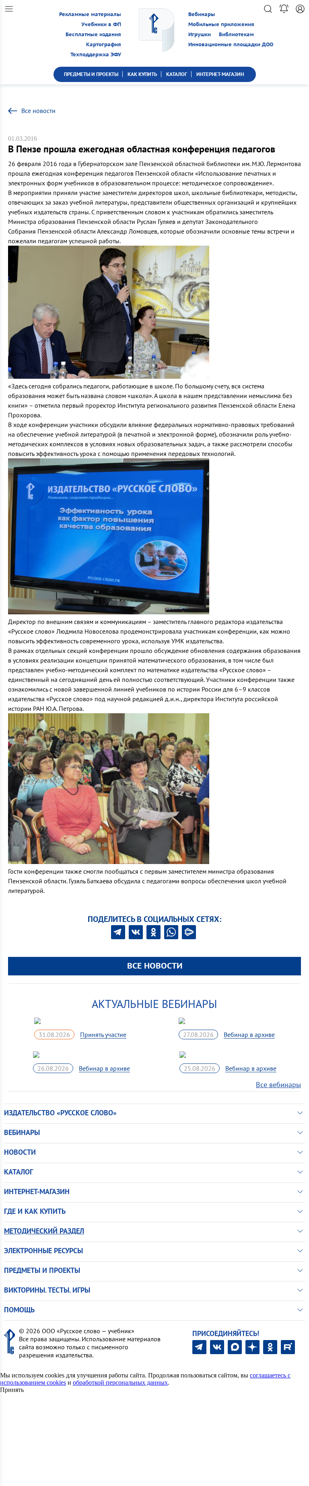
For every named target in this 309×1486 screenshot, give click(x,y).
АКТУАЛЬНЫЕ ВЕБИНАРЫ (154, 1003)
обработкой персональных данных (120, 1382)
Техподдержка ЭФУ (95, 54)
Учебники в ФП (101, 24)
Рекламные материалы (90, 14)
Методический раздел (44, 1231)
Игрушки (199, 34)
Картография (103, 44)
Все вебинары (278, 1084)
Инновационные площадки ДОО (230, 44)
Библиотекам (236, 34)
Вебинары (201, 14)
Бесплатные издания (93, 34)
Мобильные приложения (221, 24)
